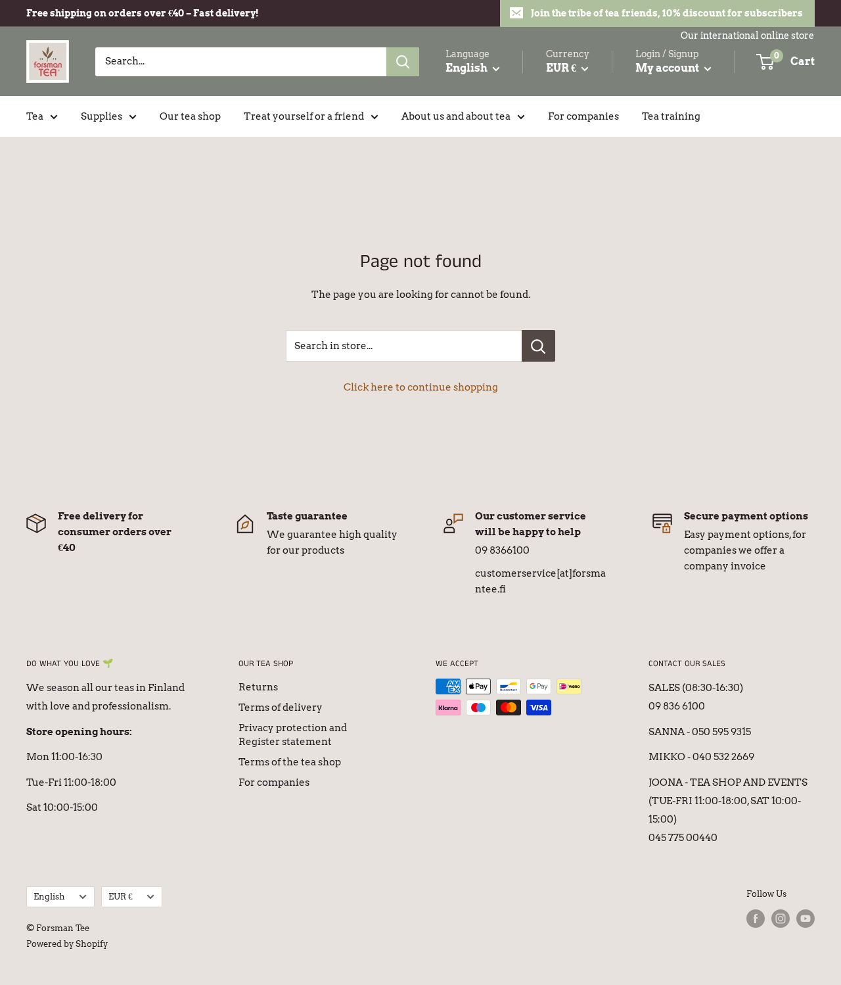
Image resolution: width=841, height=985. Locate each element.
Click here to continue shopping (421, 387)
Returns (258, 687)
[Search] (402, 61)
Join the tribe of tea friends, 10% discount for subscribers (667, 13)
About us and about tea (456, 116)
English (49, 896)
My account (668, 68)
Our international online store (747, 35)
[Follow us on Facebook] (755, 918)
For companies (583, 116)
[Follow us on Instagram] (780, 918)
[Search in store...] (538, 346)
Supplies (101, 116)
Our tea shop (190, 116)
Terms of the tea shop (290, 762)
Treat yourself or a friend (304, 116)
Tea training (671, 116)
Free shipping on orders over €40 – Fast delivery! (142, 13)
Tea (34, 116)
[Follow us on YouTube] (805, 918)
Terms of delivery (281, 707)
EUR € (120, 896)
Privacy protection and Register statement (293, 735)
